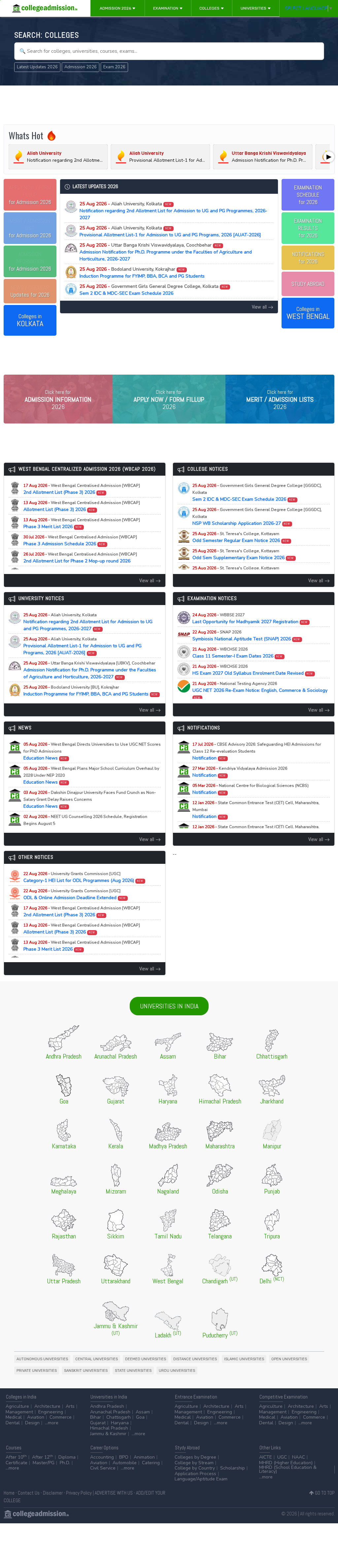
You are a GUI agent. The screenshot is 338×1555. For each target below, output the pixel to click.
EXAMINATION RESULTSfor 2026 (308, 228)
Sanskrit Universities (86, 1371)
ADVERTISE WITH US (114, 1493)
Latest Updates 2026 (37, 67)
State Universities (133, 1371)
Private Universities (37, 1371)
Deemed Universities (145, 1359)
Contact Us (29, 1493)
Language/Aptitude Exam (201, 1479)
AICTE (265, 1457)
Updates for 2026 (30, 291)
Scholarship (232, 1468)
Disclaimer (53, 1493)
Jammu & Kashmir (108, 1434)
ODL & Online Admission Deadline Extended (74, 894)
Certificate (16, 1463)
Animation (144, 1457)
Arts (70, 1406)
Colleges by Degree (195, 1457)
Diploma (67, 1457)
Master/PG (43, 1463)
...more (51, 1423)
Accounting (102, 1457)
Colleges (209, 8)
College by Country (195, 1468)
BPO (123, 1457)
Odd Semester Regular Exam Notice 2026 (240, 537)
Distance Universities (195, 1359)
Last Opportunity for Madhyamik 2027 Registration (250, 618)
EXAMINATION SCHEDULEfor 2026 (308, 195)
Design (32, 1423)
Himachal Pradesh (109, 1428)
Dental (13, 1423)
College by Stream (194, 1463)
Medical (14, 1417)
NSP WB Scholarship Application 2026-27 (257, 516)
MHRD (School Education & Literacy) (288, 1469)
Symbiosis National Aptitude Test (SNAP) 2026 (246, 635)
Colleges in (30, 320)
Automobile (125, 1463)
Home (9, 1493)
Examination (166, 8)
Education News (92, 751)
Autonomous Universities (42, 1359)
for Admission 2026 (30, 195)
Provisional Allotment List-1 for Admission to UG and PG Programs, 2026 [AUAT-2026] (170, 231)
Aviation (35, 1417)
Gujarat (98, 1423)
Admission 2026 (116, 8)
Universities (254, 8)
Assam (143, 1412)
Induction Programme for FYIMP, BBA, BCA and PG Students (142, 272)
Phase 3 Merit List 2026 (81, 523)
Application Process (195, 1473)
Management (19, 1412)
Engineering (50, 1412)
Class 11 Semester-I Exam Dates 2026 (237, 653)
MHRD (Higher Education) (286, 1463)
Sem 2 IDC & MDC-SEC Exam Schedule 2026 (154, 289)
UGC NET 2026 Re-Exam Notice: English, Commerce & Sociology (259, 690)
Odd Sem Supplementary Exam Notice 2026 (243, 554)
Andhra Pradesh (107, 1406)
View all (260, 306)
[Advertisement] (169, 105)
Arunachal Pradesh (110, 1412)
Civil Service (103, 1468)
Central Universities (96, 1359)
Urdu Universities (177, 1371)
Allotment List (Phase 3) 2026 (81, 506)
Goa (140, 1417)
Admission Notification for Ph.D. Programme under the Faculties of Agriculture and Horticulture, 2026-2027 (166, 252)
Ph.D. (65, 1463)
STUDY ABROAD (307, 283)
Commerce (61, 1417)
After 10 (16, 1457)
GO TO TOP (324, 1493)
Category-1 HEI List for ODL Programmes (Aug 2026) (83, 877)
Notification (256, 751)
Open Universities (289, 1359)
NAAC (298, 1457)
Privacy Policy (79, 1493)
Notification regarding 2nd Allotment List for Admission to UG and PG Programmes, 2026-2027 (173, 211)
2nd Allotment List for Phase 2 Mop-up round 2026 (80, 558)
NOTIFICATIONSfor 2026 (308, 258)
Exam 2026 (114, 67)
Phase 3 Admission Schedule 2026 (80, 540)
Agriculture (17, 1406)
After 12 (42, 1457)
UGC (282, 1457)
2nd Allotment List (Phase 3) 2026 (81, 489)
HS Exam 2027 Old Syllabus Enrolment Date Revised (252, 670)
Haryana (120, 1423)
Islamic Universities (244, 1359)
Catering (151, 1463)
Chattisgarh (118, 1417)
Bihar (95, 1417)
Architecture (47, 1406)
